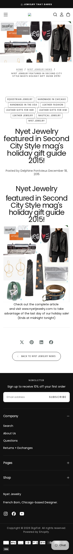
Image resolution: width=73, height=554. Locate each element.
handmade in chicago (52, 99)
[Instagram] (5, 513)
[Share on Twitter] (22, 342)
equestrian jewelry (19, 99)
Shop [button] (7, 477)
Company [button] (10, 416)
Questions (10, 441)
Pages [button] (7, 462)
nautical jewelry (49, 115)
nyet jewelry (36, 120)
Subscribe (57, 397)
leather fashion (52, 104)
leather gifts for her (20, 110)
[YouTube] (21, 513)
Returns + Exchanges (18, 448)
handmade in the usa (23, 104)
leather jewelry (23, 115)
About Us (9, 433)
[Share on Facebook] (51, 342)
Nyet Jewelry (12, 494)
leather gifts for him (53, 110)
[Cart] (68, 14)
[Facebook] (13, 513)
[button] (5, 14)
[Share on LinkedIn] (41, 342)
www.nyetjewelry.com (37, 309)
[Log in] (61, 14)
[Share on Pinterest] (31, 342)
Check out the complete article (36, 304)
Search (8, 426)
